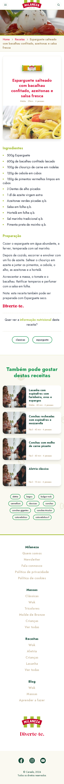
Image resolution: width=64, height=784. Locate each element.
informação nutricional (35, 320)
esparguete (42, 339)
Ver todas (32, 627)
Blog (32, 681)
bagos (29, 496)
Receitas (20, 39)
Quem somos (32, 553)
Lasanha (32, 663)
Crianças (32, 621)
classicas (20, 339)
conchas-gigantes (20, 510)
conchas (49, 503)
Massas (32, 590)
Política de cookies (32, 578)
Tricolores (32, 608)
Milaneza (32, 547)
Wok (32, 602)
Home (6, 39)
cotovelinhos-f (42, 517)
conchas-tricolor (44, 510)
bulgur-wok (46, 496)
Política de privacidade (32, 572)
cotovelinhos (21, 517)
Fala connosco (32, 566)
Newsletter (32, 559)
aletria (15, 496)
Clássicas (32, 596)
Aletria (32, 651)
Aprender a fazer (32, 700)
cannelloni (15, 503)
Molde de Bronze (32, 614)
